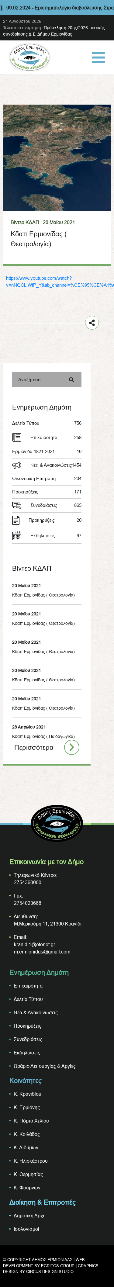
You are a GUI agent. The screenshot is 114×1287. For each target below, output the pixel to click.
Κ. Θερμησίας (28, 1174)
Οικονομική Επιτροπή (46, 478)
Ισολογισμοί (26, 1229)
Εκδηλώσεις (55, 535)
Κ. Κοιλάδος (27, 1134)
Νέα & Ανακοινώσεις (55, 465)
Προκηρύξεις (46, 491)
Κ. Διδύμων (26, 1147)
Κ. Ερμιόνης (27, 1107)
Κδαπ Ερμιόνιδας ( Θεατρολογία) (43, 708)
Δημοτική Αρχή (30, 1215)
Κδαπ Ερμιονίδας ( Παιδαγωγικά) (43, 736)
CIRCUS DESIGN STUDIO (50, 1271)
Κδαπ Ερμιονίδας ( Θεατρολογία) (43, 595)
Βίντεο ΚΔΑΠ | (26, 222)
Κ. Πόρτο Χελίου (31, 1120)
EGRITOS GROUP (57, 1265)
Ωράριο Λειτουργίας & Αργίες (45, 1066)
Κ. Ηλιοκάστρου (31, 1161)
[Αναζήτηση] (71, 379)
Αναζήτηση (29, 379)
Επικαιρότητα (55, 437)
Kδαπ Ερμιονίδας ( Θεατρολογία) (43, 651)
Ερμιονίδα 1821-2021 (46, 451)
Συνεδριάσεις (55, 505)
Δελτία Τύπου (46, 423)
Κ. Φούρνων (27, 1187)
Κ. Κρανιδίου (27, 1094)
